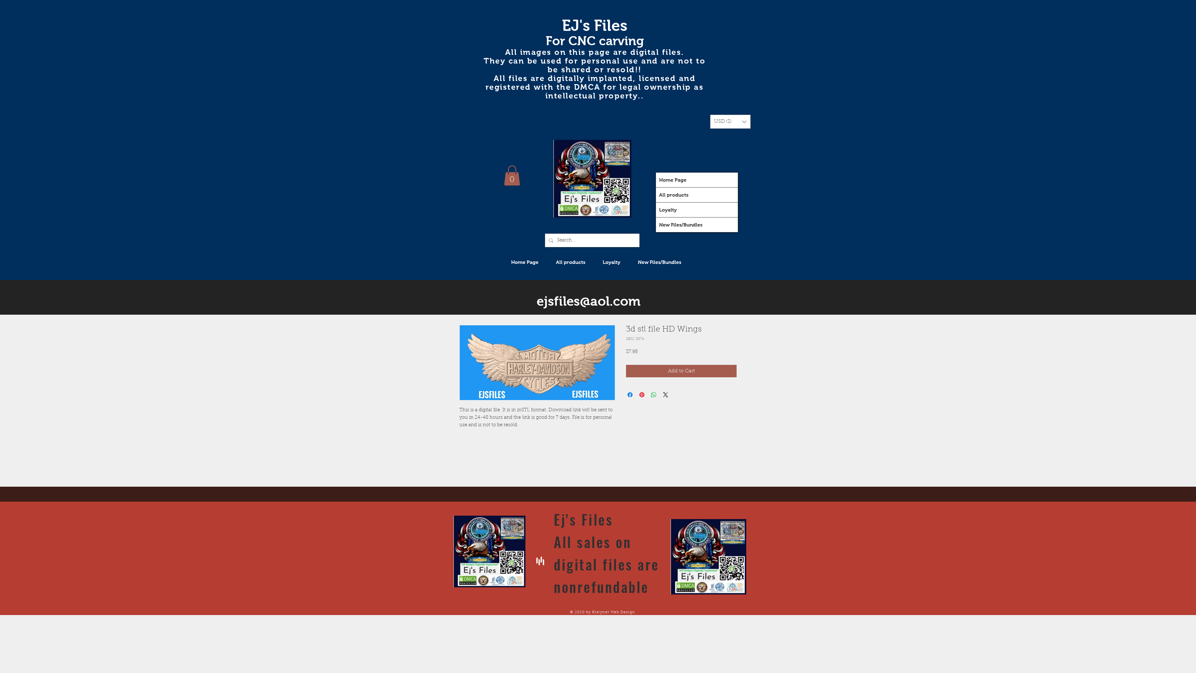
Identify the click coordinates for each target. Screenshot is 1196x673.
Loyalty (668, 209)
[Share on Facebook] (630, 395)
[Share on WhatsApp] (653, 395)
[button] (730, 122)
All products (673, 195)
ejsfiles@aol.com (589, 301)
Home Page (672, 180)
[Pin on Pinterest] (642, 395)
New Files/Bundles (680, 224)
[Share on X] (665, 395)
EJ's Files (594, 25)
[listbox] (730, 122)
